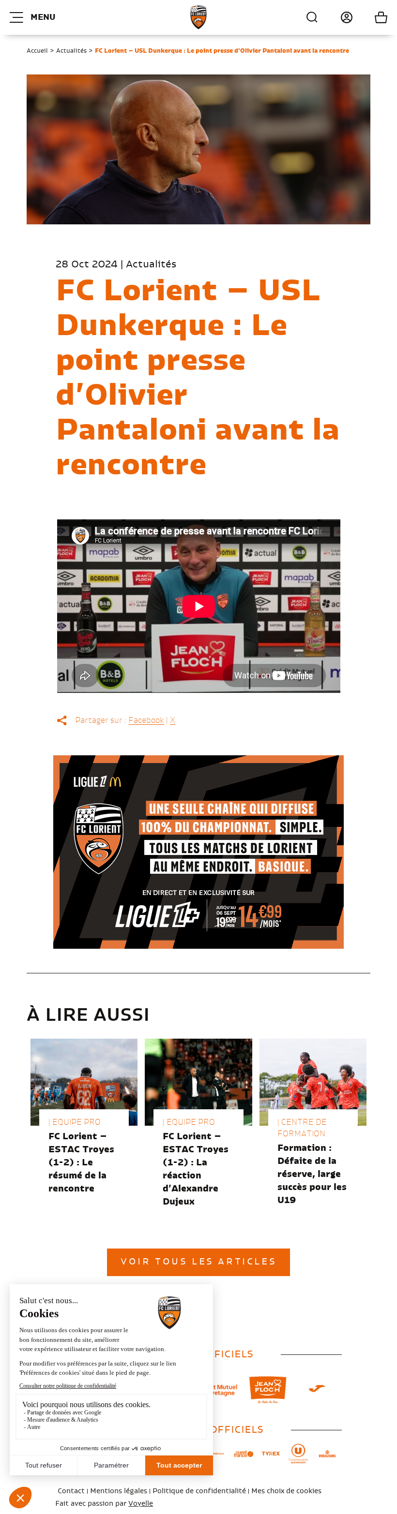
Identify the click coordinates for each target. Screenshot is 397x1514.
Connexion (336, 17)
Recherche (312, 17)
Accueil (37, 51)
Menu (43, 17)
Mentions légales (118, 1491)
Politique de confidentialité (199, 1491)
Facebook (146, 720)
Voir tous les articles (198, 1262)
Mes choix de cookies (286, 1491)
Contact (71, 1491)
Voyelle (140, 1503)
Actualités (71, 51)
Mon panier (370, 17)
